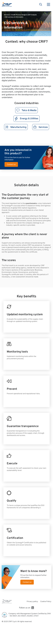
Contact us (11, 164)
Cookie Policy (45, 601)
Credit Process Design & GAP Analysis (24, 15)
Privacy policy (32, 601)
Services (7, 15)
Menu (48, 4)
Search (41, 4)
